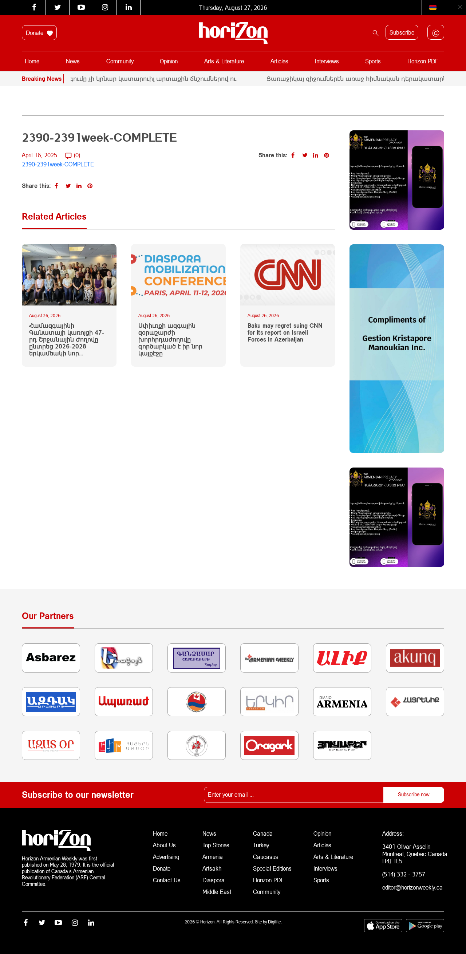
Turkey (261, 844)
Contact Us (167, 879)
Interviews (327, 61)
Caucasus (265, 856)
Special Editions (272, 868)
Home (32, 61)
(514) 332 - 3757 (403, 874)
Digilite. (275, 922)
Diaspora (213, 879)
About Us (164, 844)
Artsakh (211, 868)
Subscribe (402, 32)
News (73, 61)
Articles (279, 61)
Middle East (216, 891)
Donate (35, 32)
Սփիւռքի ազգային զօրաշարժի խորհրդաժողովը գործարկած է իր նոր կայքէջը (170, 339)
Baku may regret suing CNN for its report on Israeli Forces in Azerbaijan (285, 332)
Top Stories (215, 844)
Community (120, 61)
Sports (373, 61)
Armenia (212, 856)
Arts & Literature (224, 61)
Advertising (166, 856)
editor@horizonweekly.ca (412, 887)
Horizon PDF (422, 61)
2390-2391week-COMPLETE (58, 164)
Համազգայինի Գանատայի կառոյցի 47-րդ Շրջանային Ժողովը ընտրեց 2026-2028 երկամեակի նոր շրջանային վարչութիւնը (66, 339)
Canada (263, 833)
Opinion (169, 61)
